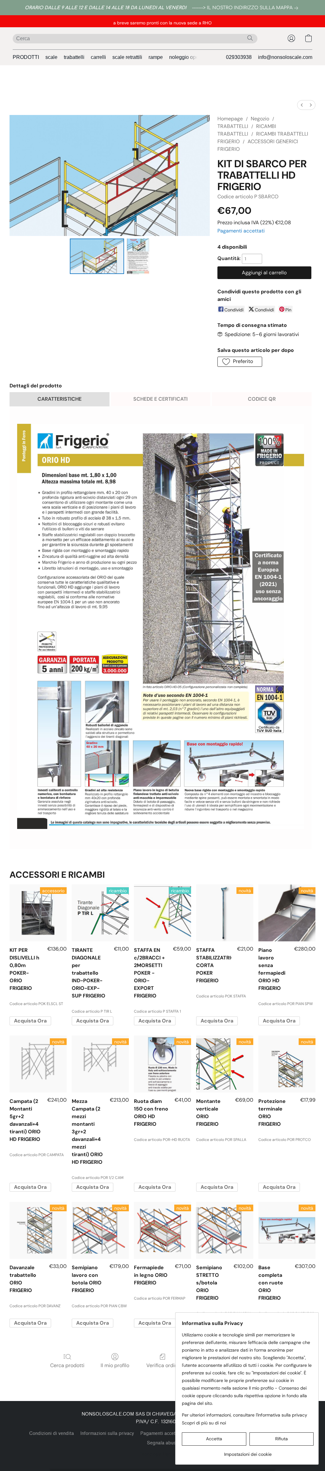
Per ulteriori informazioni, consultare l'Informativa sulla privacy (244, 1415)
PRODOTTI (26, 57)
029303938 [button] (239, 57)
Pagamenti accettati (241, 230)
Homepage (230, 118)
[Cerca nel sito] (250, 38)
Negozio (260, 118)
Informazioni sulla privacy (107, 1433)
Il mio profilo (115, 1365)
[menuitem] (301, 105)
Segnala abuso (162, 1443)
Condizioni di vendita (51, 1433)
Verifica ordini (162, 1365)
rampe (156, 57)
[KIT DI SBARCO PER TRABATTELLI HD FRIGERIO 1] (138, 256)
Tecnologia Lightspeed (163, 1454)
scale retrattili (127, 57)
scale (51, 57)
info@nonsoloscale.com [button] (285, 57)
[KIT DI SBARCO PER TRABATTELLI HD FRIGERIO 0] (97, 256)
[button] (291, 38)
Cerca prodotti (67, 1365)
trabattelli (74, 57)
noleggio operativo (190, 57)
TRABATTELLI (232, 126)
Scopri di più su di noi (204, 1423)
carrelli (98, 57)
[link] (246, 8)
